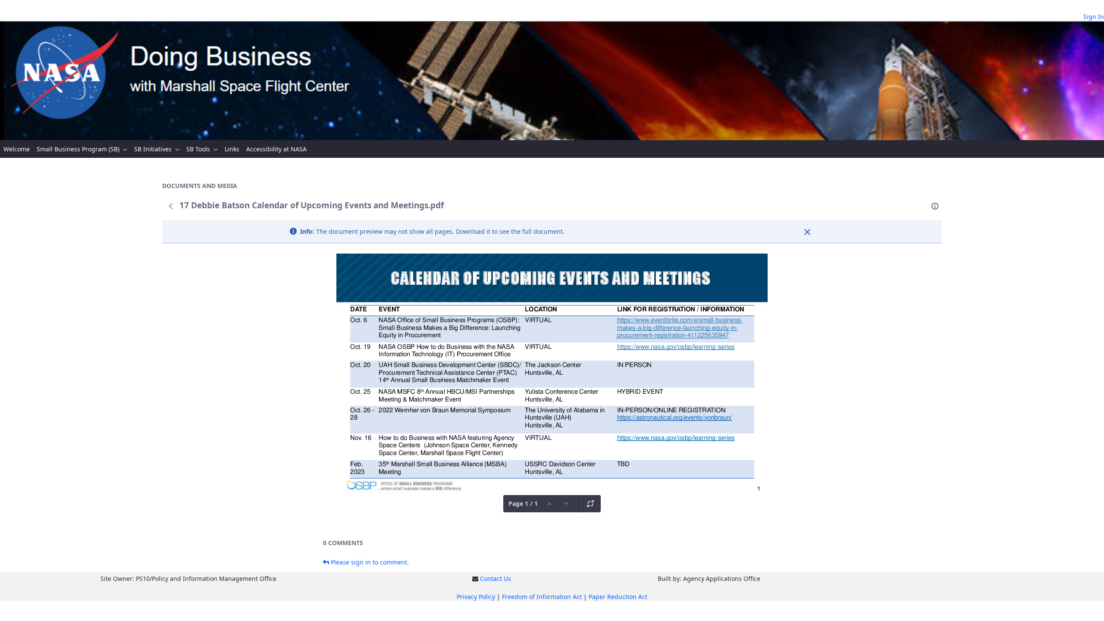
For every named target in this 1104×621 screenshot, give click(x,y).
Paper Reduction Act (618, 597)
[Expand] (590, 503)
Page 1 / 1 (523, 503)
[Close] (807, 232)
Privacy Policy (476, 597)
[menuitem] (16, 149)
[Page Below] (566, 503)
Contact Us (495, 578)
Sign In (1093, 17)
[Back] (170, 206)
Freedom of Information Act (542, 597)
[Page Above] (549, 503)
